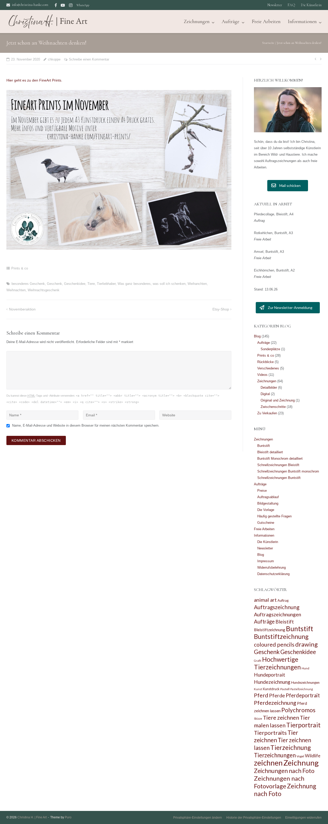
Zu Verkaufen (267, 413)
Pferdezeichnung (275, 702)
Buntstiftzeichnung (281, 636)
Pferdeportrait (303, 695)
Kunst (258, 689)
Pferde (277, 695)
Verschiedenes (268, 368)
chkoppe (54, 59)
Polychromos (298, 710)
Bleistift (284, 622)
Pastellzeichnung (301, 689)
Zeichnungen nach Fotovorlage (279, 782)
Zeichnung (301, 762)
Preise (262, 491)
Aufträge (230, 21)
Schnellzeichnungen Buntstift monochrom (288, 471)
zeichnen (268, 762)
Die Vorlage (265, 510)
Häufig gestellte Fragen (274, 516)
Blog (257, 336)
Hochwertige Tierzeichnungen (277, 663)
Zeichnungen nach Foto (284, 770)
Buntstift (263, 446)
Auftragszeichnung (276, 607)
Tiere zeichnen (281, 717)
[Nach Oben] (315, 812)
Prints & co (19, 268)
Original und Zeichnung (278, 400)
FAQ (291, 5)
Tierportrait (303, 725)
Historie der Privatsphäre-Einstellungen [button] (253, 817)
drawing (306, 644)
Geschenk (54, 284)
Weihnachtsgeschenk (43, 290)
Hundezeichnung (272, 682)
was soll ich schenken (169, 284)
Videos (262, 375)
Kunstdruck (271, 689)
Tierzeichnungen (275, 755)
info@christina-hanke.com (30, 5)
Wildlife (312, 755)
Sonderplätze (270, 349)
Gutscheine (265, 523)
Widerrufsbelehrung (271, 567)
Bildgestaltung (267, 503)
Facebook (56, 5)
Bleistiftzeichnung (269, 629)
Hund (305, 668)
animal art (265, 600)
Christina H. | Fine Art (32, 817)
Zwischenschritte (273, 407)
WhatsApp (82, 5)
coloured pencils (274, 644)
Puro (68, 817)
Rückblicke (265, 362)
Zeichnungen (266, 381)
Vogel (300, 756)
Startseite (268, 43)
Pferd (261, 695)
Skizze (258, 718)
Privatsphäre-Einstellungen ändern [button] (197, 817)
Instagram (71, 5)
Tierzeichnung (290, 747)
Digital (265, 394)
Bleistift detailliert (270, 452)
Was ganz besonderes (134, 284)
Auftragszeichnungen (277, 614)
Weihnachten (16, 290)
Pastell (285, 689)
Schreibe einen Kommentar (89, 59)
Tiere (91, 284)
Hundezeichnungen (305, 682)
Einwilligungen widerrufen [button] (303, 817)
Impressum (265, 561)
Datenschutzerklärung (273, 574)
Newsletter (274, 5)
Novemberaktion (22, 309)
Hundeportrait (269, 675)
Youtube (63, 5)
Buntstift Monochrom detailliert (280, 458)
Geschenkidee (74, 284)
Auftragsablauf (268, 497)
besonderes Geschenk (28, 284)
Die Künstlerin (311, 5)
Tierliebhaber (106, 284)
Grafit (257, 660)
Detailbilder (269, 387)
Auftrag (283, 600)
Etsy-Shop (220, 309)
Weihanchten (197, 284)
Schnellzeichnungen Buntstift (279, 478)
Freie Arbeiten (266, 21)
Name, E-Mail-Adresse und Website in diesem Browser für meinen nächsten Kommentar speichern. (85, 425)
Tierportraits (270, 732)
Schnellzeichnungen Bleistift (278, 465)
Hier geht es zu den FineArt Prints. (34, 80)
